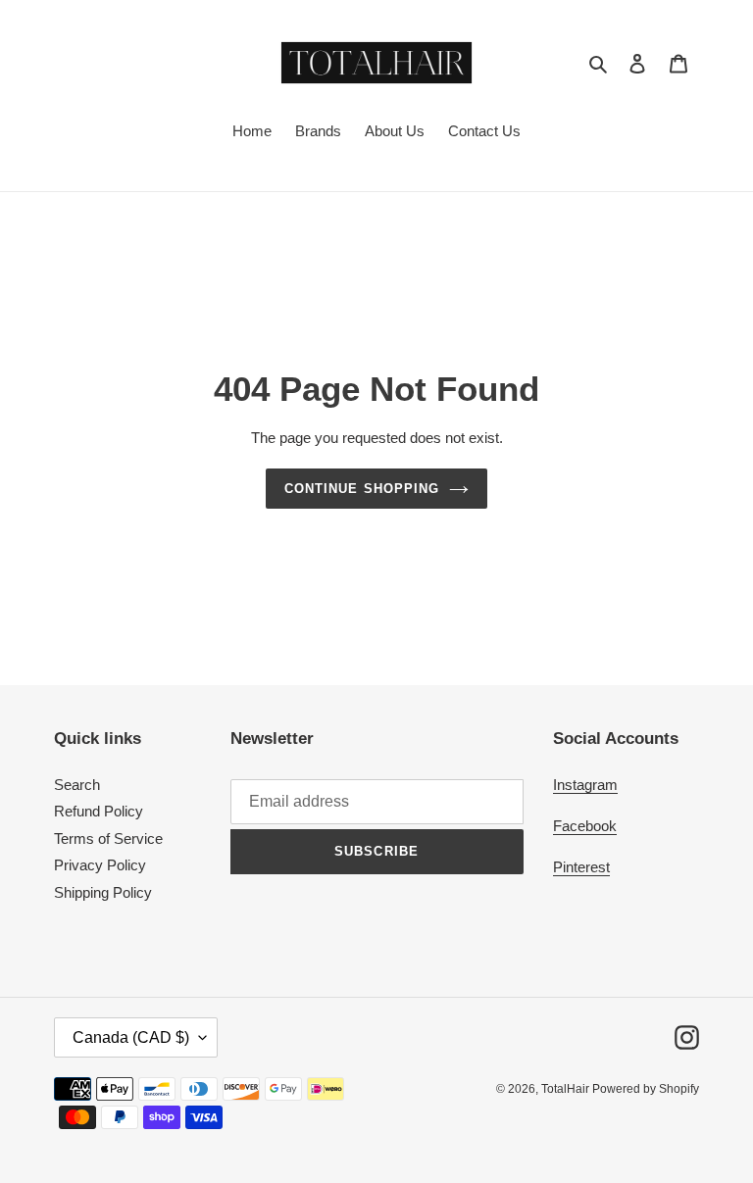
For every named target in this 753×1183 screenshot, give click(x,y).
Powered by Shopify (645, 1089)
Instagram (585, 784)
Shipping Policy (103, 892)
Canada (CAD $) (131, 1037)
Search (77, 784)
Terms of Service (108, 838)
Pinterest (581, 867)
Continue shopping (361, 488)
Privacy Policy (100, 865)
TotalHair (566, 1089)
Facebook (585, 825)
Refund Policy (98, 811)
